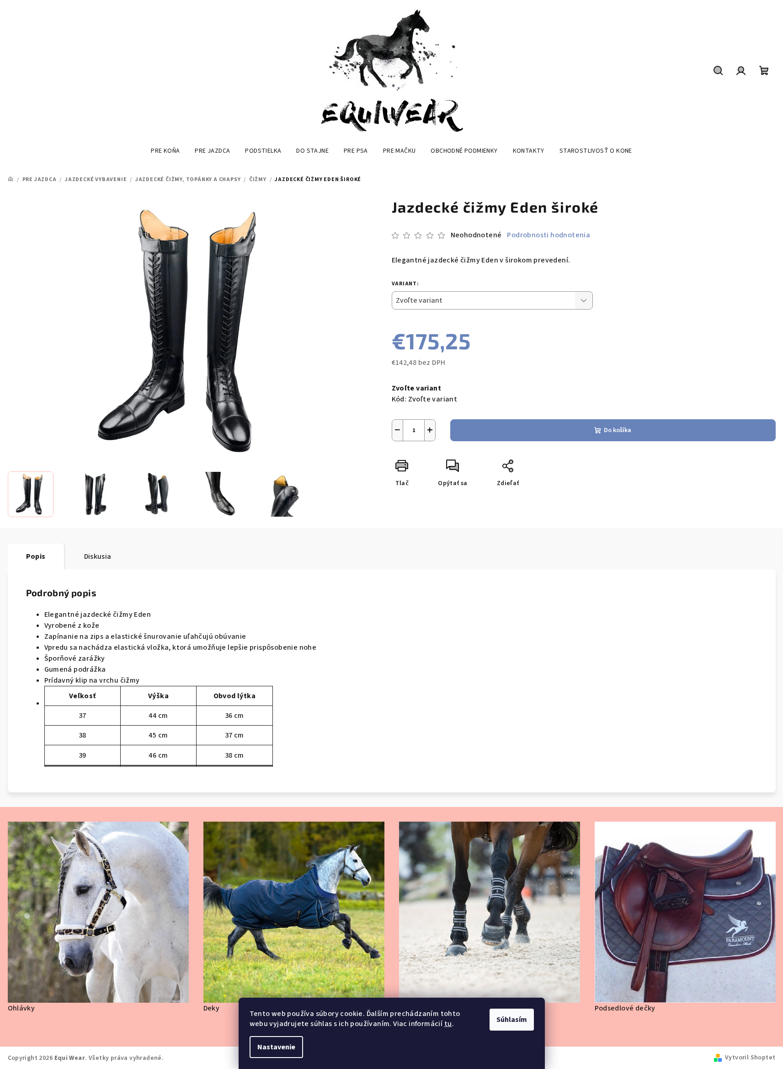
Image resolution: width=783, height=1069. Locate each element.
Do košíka (617, 430)
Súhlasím (511, 1020)
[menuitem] (165, 150)
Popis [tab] (36, 556)
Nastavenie (276, 1047)
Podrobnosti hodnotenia (548, 235)
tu (448, 1024)
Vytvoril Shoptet (750, 1057)
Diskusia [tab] (98, 556)
